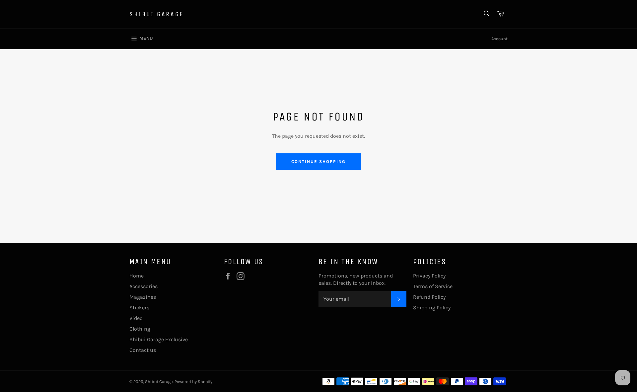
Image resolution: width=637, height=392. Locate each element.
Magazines (142, 297)
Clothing (139, 329)
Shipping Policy (432, 307)
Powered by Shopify (193, 381)
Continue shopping (318, 161)
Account (499, 38)
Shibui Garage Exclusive (158, 339)
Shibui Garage (156, 14)
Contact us (142, 350)
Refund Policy (429, 297)
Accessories (143, 286)
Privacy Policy (429, 276)
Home (136, 276)
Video (136, 318)
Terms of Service (433, 286)
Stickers (139, 307)
